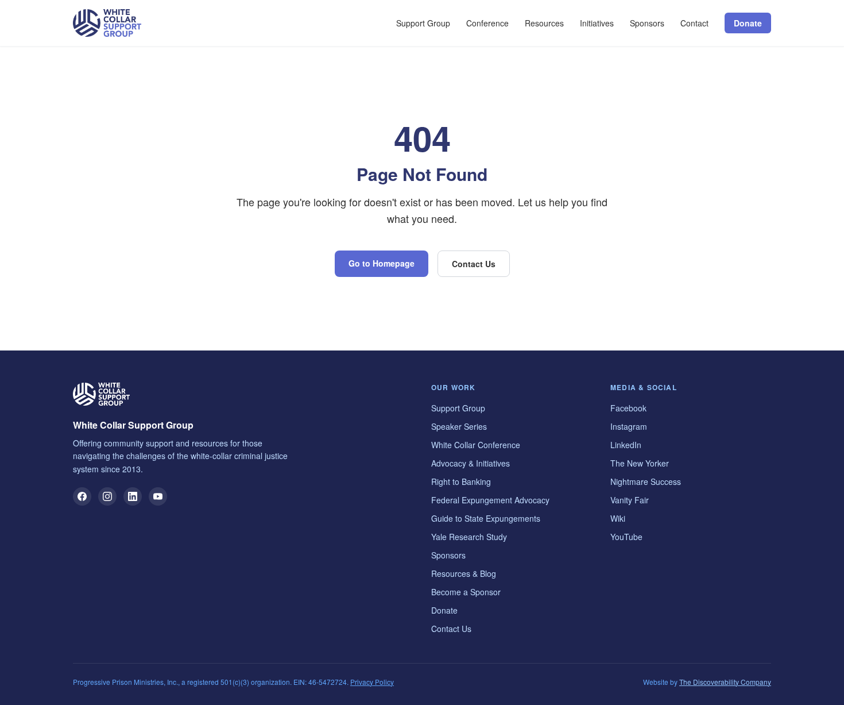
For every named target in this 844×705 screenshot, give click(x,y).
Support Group (423, 23)
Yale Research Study (469, 536)
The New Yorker (639, 463)
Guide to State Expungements (485, 518)
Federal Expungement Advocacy (490, 500)
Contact (694, 23)
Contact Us (473, 263)
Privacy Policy (372, 682)
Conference (487, 23)
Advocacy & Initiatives (470, 463)
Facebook (628, 408)
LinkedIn (625, 444)
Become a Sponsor (466, 592)
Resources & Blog (463, 573)
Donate (748, 23)
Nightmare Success (645, 481)
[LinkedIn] (132, 496)
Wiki (617, 518)
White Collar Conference (475, 444)
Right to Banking (461, 481)
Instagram (628, 426)
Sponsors (647, 23)
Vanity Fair (629, 500)
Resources (544, 23)
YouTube (626, 536)
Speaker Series (459, 426)
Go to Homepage (382, 263)
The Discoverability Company (725, 682)
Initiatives (597, 23)
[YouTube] (158, 496)
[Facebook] (82, 496)
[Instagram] (107, 496)
